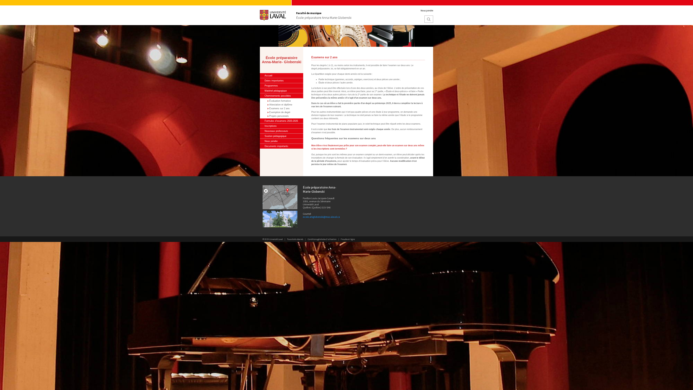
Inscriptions (271, 126)
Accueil (268, 75)
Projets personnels (279, 116)
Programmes (271, 85)
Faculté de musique (308, 13)
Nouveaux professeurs (276, 131)
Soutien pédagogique (275, 136)
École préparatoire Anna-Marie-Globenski (323, 18)
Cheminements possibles (278, 95)
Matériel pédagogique (276, 90)
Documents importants (276, 146)
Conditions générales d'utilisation (322, 239)
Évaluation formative (280, 100)
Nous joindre (427, 10)
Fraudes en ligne (348, 239)
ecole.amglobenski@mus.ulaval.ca (321, 216)
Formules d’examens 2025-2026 (281, 121)
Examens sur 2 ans (279, 108)
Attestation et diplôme (280, 104)
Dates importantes (274, 80)
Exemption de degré (279, 112)
